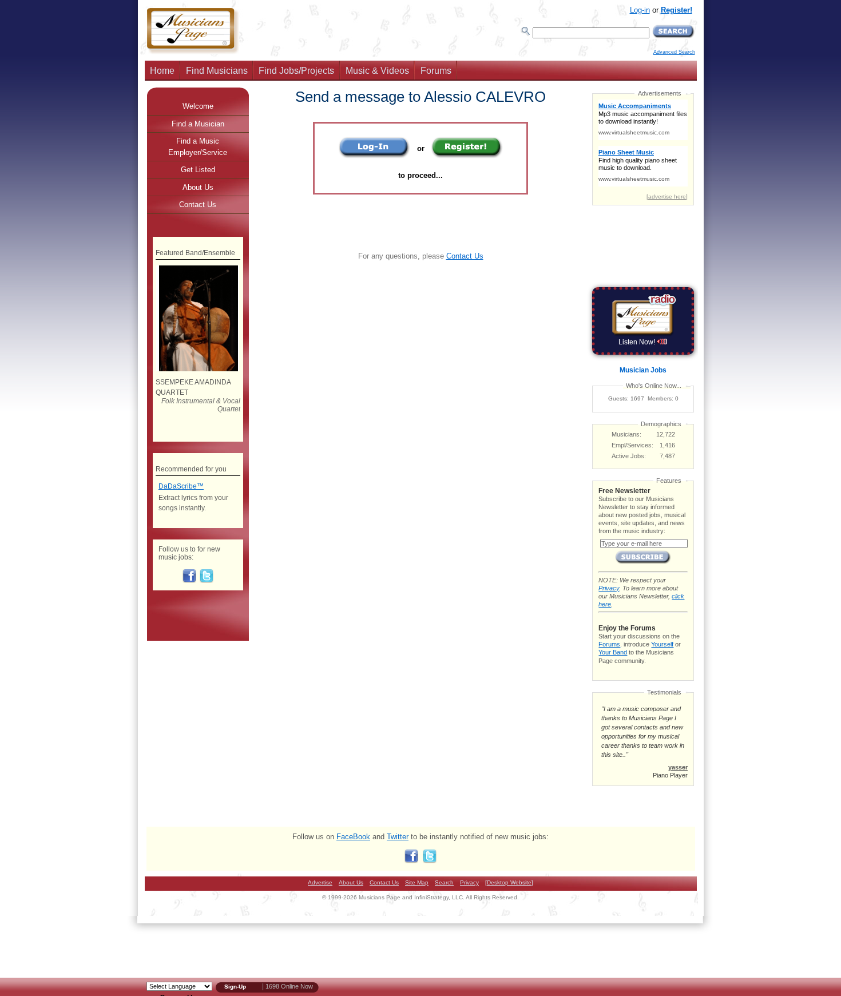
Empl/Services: (632, 445)
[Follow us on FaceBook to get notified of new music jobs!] (189, 581)
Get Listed (198, 169)
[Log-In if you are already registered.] (374, 156)
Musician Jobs (643, 370)
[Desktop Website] (509, 882)
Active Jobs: (629, 456)
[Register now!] (467, 156)
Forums (435, 71)
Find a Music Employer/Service (197, 147)
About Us (198, 187)
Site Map (417, 882)
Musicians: (626, 434)
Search (444, 882)
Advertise (320, 882)
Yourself (662, 644)
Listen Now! (637, 342)
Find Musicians (217, 71)
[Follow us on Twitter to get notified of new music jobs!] (206, 581)
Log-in (640, 10)
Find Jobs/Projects (296, 71)
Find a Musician (198, 124)
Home (162, 71)
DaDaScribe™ (181, 486)
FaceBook (353, 836)
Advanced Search (674, 52)
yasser (678, 767)
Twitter (397, 836)
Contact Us (464, 256)
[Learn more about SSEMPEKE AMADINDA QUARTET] (197, 369)
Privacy (608, 588)
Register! (676, 10)
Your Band (612, 652)
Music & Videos (377, 71)
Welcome (198, 106)
